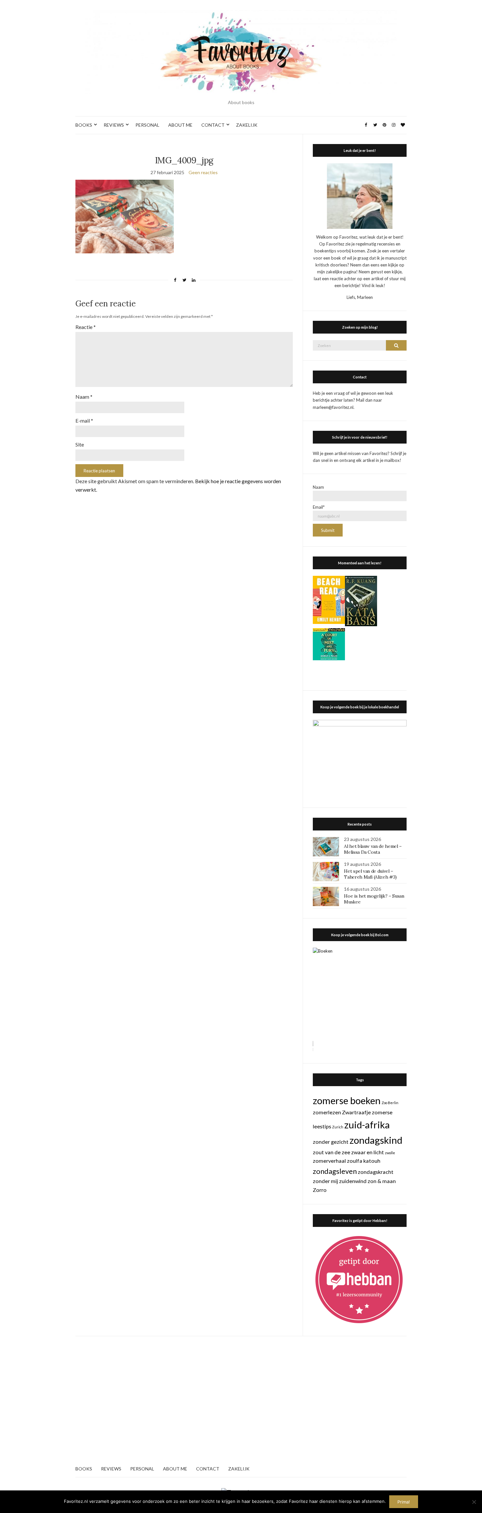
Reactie (85, 327)
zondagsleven (335, 1171)
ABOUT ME (180, 125)
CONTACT (213, 125)
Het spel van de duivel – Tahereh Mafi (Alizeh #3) (370, 874)
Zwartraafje (356, 1112)
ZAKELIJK (246, 125)
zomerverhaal (329, 1161)
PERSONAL (147, 125)
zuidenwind (353, 1181)
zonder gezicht (331, 1142)
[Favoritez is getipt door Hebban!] (359, 1279)
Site (79, 444)
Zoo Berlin (390, 1103)
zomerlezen (327, 1112)
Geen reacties (203, 172)
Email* (319, 507)
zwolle (390, 1153)
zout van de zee (331, 1152)
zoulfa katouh (363, 1161)
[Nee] (474, 1502)
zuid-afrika (367, 1124)
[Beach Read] (329, 599)
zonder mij (325, 1181)
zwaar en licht (367, 1152)
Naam (83, 396)
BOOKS (83, 125)
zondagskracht (375, 1172)
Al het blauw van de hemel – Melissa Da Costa (373, 849)
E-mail (84, 420)
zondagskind (376, 1140)
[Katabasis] (361, 600)
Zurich (337, 1127)
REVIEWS (114, 125)
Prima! (403, 1501)
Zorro (320, 1190)
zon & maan (382, 1181)
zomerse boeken (347, 1100)
